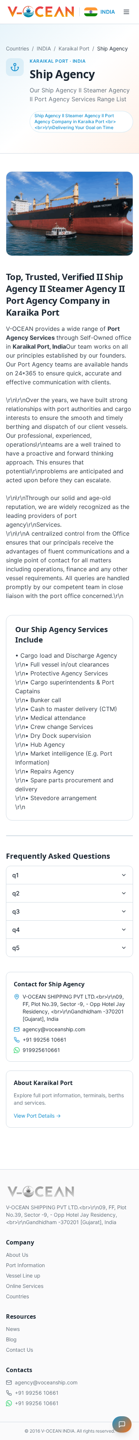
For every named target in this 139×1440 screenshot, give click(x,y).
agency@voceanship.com (54, 1029)
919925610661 (41, 1050)
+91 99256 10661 (44, 1039)
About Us (17, 1255)
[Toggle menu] (126, 11)
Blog (11, 1339)
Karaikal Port (74, 48)
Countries (17, 48)
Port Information (25, 1265)
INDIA (44, 48)
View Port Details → (37, 1115)
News (13, 1329)
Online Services (24, 1286)
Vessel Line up (23, 1275)
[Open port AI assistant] (122, 1424)
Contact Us (19, 1350)
